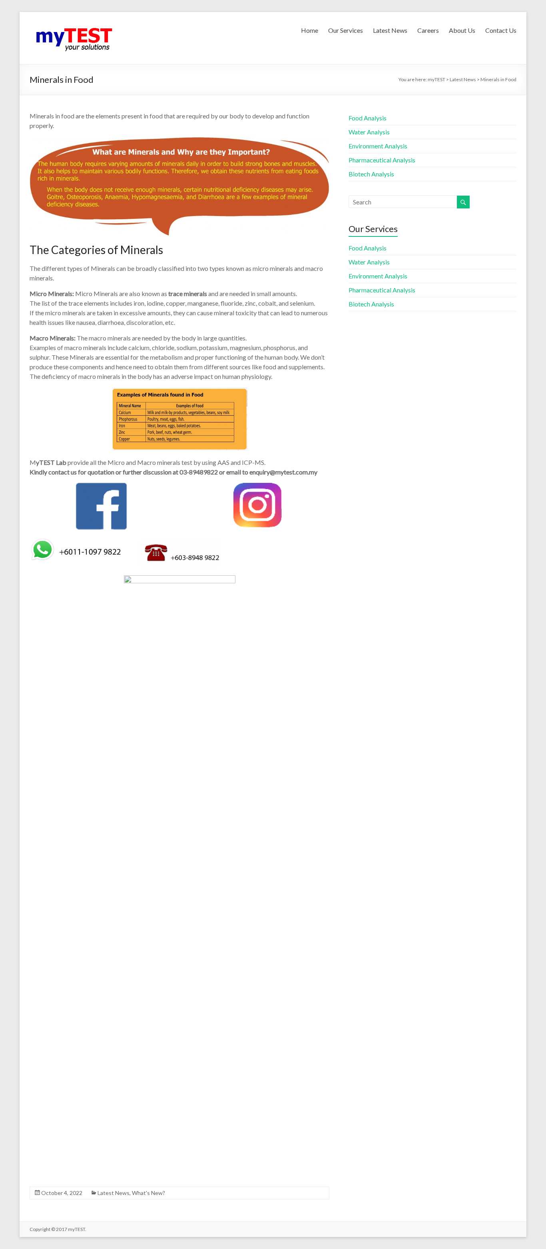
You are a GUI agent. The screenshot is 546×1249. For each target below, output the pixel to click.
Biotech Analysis (371, 174)
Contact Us (500, 30)
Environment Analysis (378, 146)
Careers (428, 30)
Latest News (390, 30)
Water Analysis (369, 132)
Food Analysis (368, 118)
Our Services (345, 30)
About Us (462, 30)
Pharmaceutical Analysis (382, 160)
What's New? (148, 1192)
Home (309, 30)
